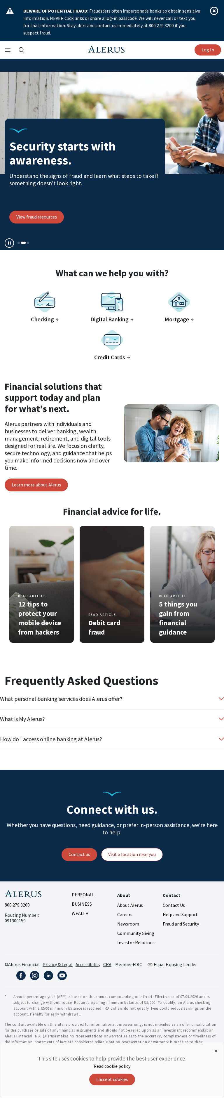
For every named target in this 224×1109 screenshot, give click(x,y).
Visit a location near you (132, 854)
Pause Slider (9, 243)
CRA (107, 964)
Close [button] (214, 10)
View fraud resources (36, 217)
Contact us (79, 854)
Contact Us (174, 905)
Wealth (80, 913)
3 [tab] (28, 243)
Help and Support (180, 914)
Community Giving (135, 933)
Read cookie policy (112, 1066)
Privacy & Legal (58, 964)
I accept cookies (112, 1079)
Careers (124, 914)
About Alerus (130, 905)
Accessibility (88, 964)
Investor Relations (136, 942)
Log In (208, 50)
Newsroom (128, 924)
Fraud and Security (181, 924)
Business (82, 904)
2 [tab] (23, 243)
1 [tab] (19, 243)
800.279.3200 (17, 905)
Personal (83, 894)
